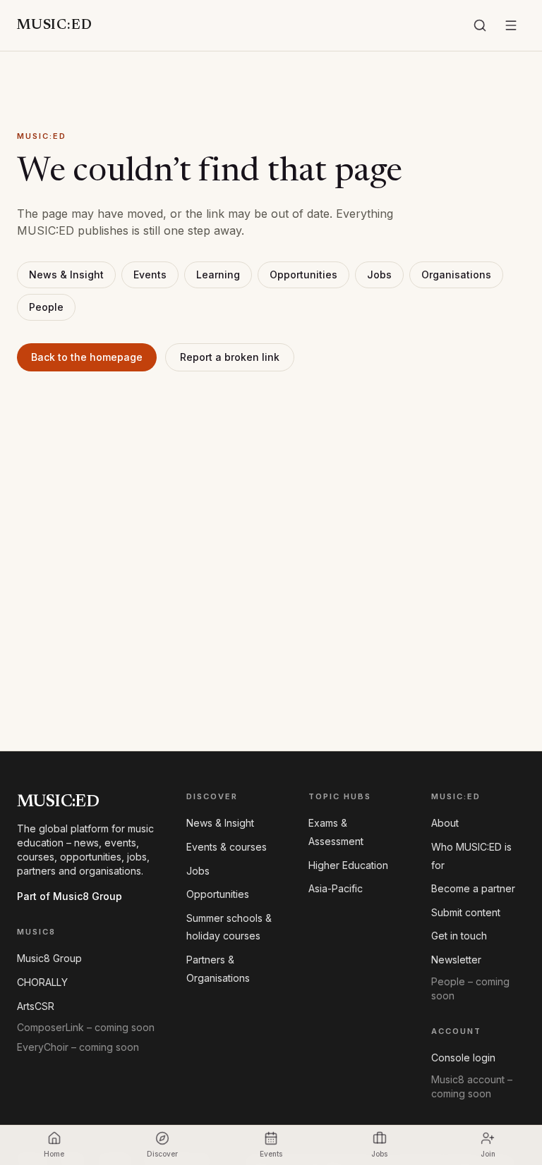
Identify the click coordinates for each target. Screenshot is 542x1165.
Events (150, 275)
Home (54, 1153)
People (46, 307)
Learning (218, 275)
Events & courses (226, 847)
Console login (463, 1058)
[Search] (480, 25)
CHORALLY (42, 982)
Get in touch (459, 936)
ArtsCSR (35, 1006)
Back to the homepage (87, 357)
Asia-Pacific (335, 888)
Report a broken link (229, 357)
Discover (162, 1153)
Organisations (456, 275)
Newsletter (456, 960)
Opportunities (303, 275)
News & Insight (66, 275)
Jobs (379, 275)
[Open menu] (511, 25)
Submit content (465, 912)
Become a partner (473, 888)
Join (488, 1153)
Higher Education (348, 865)
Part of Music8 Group (69, 896)
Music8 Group (49, 958)
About (445, 823)
